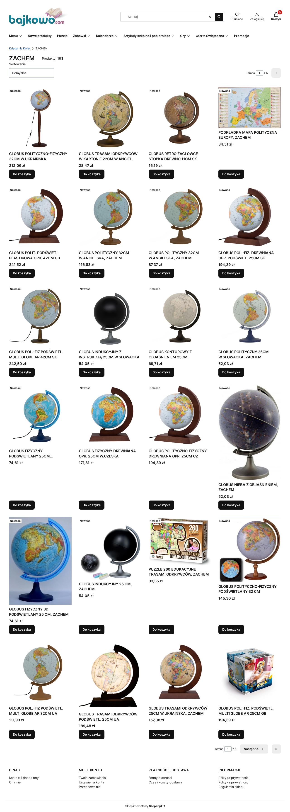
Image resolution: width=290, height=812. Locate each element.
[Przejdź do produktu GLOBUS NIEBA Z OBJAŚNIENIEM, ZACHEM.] (249, 432)
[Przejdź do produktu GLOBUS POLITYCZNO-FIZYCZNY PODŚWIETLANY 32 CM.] (249, 549)
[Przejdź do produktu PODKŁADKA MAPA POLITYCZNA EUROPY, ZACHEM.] (249, 107)
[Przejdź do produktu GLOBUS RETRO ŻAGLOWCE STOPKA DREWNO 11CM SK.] (180, 118)
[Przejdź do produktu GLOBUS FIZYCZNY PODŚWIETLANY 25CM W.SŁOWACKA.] (40, 415)
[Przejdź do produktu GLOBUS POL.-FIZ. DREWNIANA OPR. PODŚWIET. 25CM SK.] (249, 217)
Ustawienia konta (91, 782)
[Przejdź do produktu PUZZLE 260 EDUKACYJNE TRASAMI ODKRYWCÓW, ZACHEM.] (180, 541)
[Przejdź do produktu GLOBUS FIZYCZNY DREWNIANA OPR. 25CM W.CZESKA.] (110, 415)
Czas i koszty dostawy (165, 782)
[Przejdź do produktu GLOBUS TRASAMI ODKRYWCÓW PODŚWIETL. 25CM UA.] (110, 675)
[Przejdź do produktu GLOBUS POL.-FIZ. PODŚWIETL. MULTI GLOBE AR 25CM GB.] (249, 672)
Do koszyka (22, 174)
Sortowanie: (18, 64)
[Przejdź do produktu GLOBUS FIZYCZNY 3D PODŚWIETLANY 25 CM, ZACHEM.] (40, 561)
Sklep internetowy (143, 806)
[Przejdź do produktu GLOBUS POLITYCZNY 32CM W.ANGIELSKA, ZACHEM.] (110, 217)
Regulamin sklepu (231, 787)
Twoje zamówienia (92, 778)
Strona (250, 73)
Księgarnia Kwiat (19, 48)
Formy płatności (160, 778)
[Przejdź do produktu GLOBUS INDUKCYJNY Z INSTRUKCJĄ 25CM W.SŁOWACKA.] (110, 316)
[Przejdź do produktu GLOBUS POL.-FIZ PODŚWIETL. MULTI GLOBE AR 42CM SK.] (40, 316)
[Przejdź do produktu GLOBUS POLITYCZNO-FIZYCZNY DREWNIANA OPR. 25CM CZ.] (180, 415)
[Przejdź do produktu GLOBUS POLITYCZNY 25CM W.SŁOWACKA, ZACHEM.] (249, 316)
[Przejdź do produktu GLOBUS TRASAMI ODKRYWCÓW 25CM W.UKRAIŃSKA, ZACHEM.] (180, 672)
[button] (219, 17)
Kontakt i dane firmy (24, 778)
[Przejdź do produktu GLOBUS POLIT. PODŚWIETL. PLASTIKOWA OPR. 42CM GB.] (40, 217)
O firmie (15, 782)
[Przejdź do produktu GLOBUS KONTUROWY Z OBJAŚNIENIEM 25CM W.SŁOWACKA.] (180, 316)
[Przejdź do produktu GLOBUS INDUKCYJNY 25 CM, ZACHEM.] (110, 548)
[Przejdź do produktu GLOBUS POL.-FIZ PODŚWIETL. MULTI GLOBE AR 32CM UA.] (40, 672)
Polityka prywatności (233, 778)
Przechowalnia (89, 787)
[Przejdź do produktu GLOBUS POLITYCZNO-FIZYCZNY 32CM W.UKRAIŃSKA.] (40, 118)
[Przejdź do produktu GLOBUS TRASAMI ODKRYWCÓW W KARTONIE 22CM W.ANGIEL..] (110, 118)
